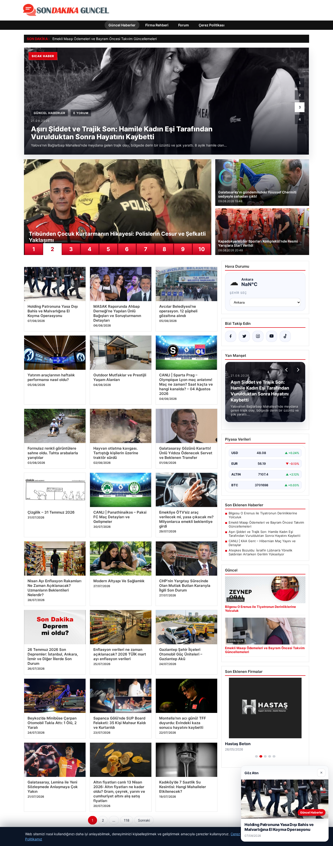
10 (201, 249)
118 (126, 820)
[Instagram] (258, 336)
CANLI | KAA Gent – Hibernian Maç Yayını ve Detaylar (262, 543)
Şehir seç (238, 293)
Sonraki (144, 820)
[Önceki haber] (287, 370)
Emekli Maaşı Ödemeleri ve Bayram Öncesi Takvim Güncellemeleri (104, 39)
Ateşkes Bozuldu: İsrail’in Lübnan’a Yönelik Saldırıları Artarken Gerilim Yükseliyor (260, 552)
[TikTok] (285, 336)
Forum (183, 25)
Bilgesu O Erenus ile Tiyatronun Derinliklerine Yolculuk (263, 515)
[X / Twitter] (244, 336)
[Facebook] (230, 336)
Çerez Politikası (212, 25)
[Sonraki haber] (297, 370)
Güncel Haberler (122, 25)
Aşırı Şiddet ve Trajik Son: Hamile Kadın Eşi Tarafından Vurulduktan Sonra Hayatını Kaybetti (264, 534)
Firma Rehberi (156, 25)
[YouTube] (271, 336)
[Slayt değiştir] (256, 756)
